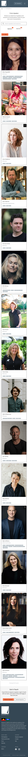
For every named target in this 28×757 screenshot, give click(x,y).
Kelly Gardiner (6, 498)
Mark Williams (6, 541)
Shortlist (3, 743)
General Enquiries (20, 699)
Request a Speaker (8, 699)
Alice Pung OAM (6, 72)
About (2, 748)
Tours (2, 741)
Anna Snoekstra (6, 159)
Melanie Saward (6, 117)
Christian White (6, 243)
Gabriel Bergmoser (7, 414)
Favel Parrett (5, 329)
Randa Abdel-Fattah (7, 628)
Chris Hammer (6, 201)
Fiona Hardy (5, 371)
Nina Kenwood (6, 585)
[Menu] (24, 3)
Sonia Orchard (6, 670)
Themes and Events (5, 739)
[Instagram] (19, 749)
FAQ (16, 741)
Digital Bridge (22, 755)
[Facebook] (16, 749)
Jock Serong (5, 456)
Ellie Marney (5, 286)
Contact (16, 739)
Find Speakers (4, 737)
